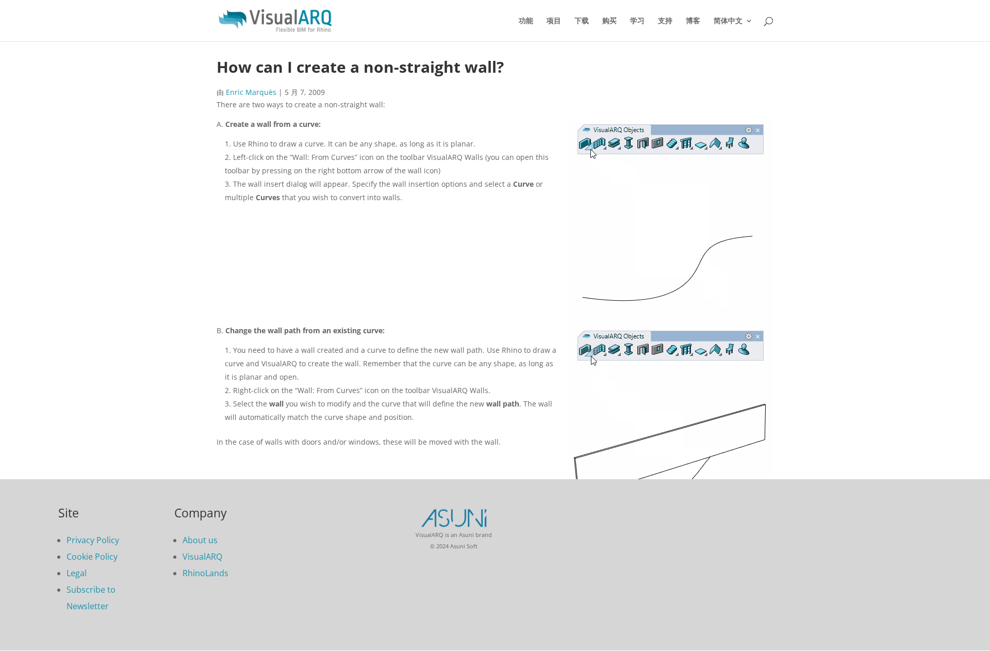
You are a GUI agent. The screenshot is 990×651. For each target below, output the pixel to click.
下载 (581, 21)
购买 (609, 21)
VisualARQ (202, 556)
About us (200, 540)
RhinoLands (205, 573)
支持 (665, 21)
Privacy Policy (93, 540)
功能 (526, 21)
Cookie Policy (92, 556)
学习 (637, 21)
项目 (554, 21)
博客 (693, 21)
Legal (77, 573)
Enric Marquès (251, 92)
